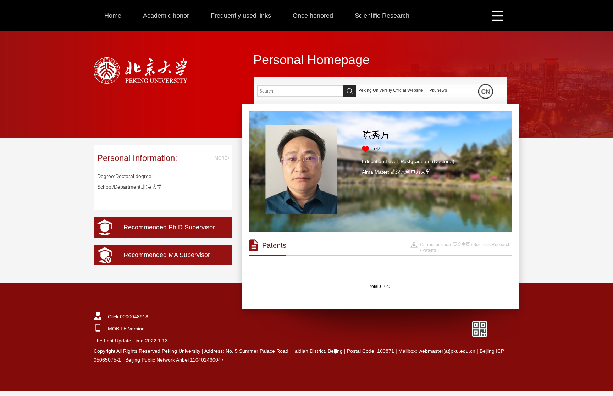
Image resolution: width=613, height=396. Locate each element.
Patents (429, 250)
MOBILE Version (126, 328)
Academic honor (166, 15)
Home (112, 15)
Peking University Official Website (390, 90)
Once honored (313, 15)
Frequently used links (241, 15)
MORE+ (222, 158)
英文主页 (461, 244)
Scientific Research (382, 15)
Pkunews (438, 90)
